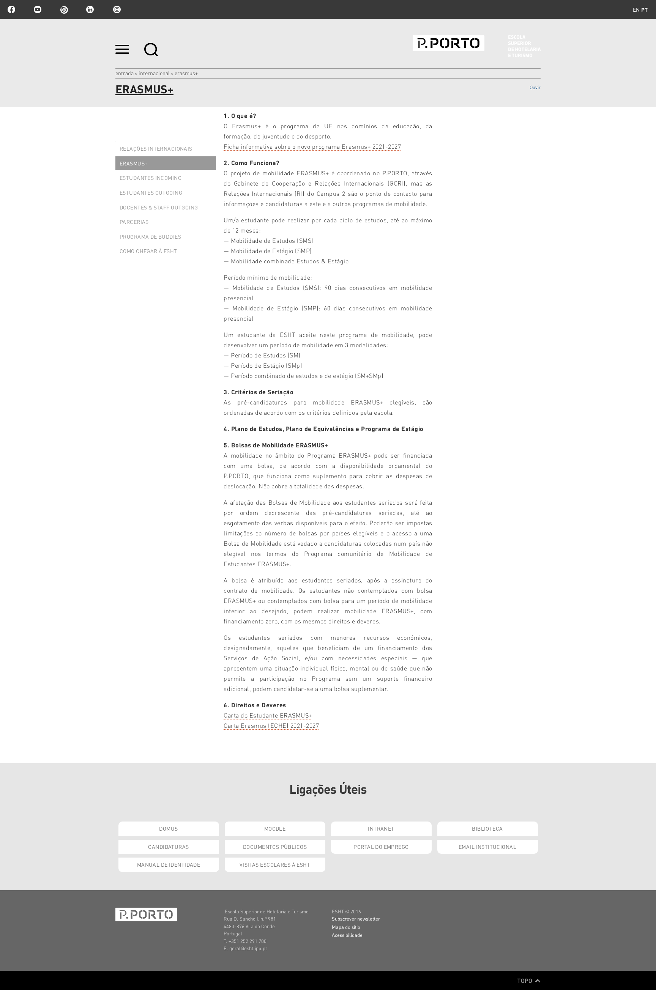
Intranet (381, 828)
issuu (64, 9)
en (636, 9)
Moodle (275, 828)
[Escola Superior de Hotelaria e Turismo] (477, 46)
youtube (37, 9)
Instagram (116, 9)
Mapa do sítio (346, 927)
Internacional (154, 72)
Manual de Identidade (168, 864)
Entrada (124, 72)
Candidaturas (168, 846)
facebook (11, 9)
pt (644, 9)
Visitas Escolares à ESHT (275, 864)
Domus (168, 828)
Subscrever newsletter (356, 918)
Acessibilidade (347, 935)
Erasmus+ (246, 126)
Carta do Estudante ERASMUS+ (268, 715)
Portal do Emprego (380, 846)
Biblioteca (487, 828)
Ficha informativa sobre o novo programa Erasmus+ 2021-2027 (312, 146)
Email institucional (487, 846)
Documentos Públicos (275, 846)
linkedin (90, 9)
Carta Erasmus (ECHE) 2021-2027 (271, 725)
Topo (525, 980)
